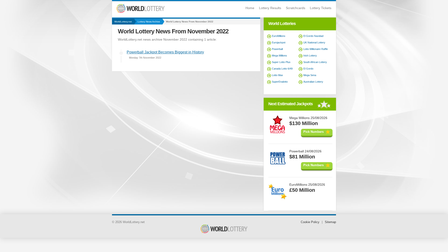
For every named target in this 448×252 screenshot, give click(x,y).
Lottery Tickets (320, 8)
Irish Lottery (310, 55)
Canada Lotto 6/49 (282, 68)
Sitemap (330, 222)
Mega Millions (279, 55)
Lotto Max (277, 75)
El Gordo (308, 68)
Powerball (277, 49)
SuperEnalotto (280, 81)
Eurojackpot (278, 42)
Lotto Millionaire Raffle (315, 49)
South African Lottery (315, 62)
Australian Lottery (313, 81)
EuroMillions (278, 36)
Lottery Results (270, 8)
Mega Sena (309, 75)
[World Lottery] (140, 12)
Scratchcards (295, 8)
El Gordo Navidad (313, 36)
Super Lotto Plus (281, 62)
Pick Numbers (313, 131)
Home (249, 8)
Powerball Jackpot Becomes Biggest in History (165, 52)
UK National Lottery (314, 42)
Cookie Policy (310, 222)
